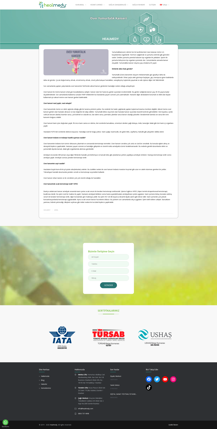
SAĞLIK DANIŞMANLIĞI (117, 5)
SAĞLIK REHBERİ (138, 5)
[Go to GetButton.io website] (5, 426)
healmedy (47, 210)
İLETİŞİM (152, 5)
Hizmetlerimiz (46, 388)
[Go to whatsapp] (5, 422)
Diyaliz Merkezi (115, 376)
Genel (56, 210)
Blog (42, 380)
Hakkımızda (45, 376)
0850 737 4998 (83, 413)
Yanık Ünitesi (114, 385)
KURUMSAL (79, 5)
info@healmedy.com (85, 408)
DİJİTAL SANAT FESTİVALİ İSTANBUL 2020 (124, 394)
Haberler (44, 384)
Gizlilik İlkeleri (173, 425)
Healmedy (53, 425)
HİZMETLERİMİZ (96, 5)
